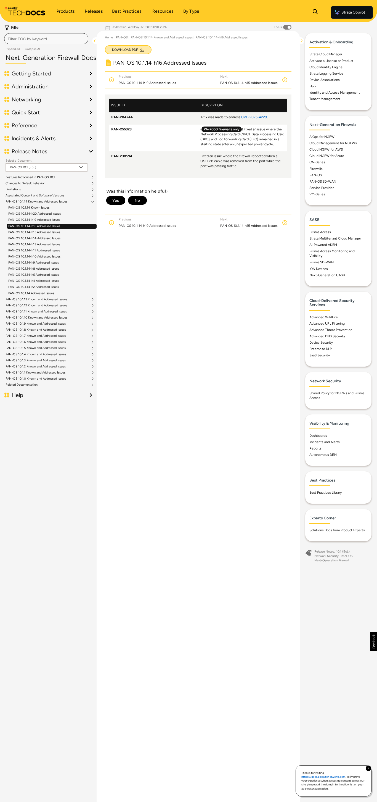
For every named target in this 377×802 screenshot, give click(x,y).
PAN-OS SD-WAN (322, 181)
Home (109, 37)
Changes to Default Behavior (25, 183)
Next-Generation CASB (327, 275)
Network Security (326, 556)
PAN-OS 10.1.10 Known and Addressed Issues (36, 317)
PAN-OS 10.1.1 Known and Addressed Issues (35, 372)
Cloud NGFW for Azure (326, 156)
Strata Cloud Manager (325, 54)
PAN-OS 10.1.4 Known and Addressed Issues (36, 354)
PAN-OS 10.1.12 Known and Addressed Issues (36, 305)
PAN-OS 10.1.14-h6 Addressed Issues (33, 275)
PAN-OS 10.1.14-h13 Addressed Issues (34, 244)
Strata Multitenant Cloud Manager (335, 238)
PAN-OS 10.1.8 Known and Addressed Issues (36, 330)
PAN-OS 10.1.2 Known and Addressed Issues (36, 366)
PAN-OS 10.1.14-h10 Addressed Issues (34, 256)
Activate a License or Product (331, 61)
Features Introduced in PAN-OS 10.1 (30, 177)
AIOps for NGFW (321, 137)
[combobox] (46, 38)
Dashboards (318, 436)
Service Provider (321, 188)
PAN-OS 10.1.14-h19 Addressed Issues (34, 220)
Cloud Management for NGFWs (333, 143)
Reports (315, 448)
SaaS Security (319, 355)
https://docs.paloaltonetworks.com (323, 777)
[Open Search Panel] (315, 12)
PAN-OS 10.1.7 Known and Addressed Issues (36, 336)
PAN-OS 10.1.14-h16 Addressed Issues (34, 226)
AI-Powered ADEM (323, 245)
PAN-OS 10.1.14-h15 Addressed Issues (34, 232)
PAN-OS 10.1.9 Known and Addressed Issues (36, 323)
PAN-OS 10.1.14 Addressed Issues (31, 293)
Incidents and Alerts (324, 442)
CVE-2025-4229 (254, 117)
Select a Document (18, 160)
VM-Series (317, 194)
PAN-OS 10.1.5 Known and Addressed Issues (36, 348)
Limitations (13, 189)
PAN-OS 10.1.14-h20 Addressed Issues (34, 213)
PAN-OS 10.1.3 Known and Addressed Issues (36, 360)
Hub (312, 86)
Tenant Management (325, 99)
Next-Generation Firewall (331, 560)
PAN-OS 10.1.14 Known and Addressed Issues (36, 201)
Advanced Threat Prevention (330, 330)
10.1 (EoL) (343, 551)
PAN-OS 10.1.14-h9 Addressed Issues (33, 262)
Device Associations (324, 80)
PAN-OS (122, 37)
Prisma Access (320, 232)
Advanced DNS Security (327, 336)
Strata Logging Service (326, 73)
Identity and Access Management (334, 92)
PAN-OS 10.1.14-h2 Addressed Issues (33, 287)
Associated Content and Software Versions (35, 195)
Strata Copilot (353, 12)
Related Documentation (22, 384)
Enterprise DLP (320, 349)
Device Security (321, 343)
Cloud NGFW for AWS (326, 149)
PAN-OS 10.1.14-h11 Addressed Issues (34, 250)
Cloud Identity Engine (326, 67)
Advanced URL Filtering (327, 323)
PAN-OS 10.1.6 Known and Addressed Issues (36, 342)
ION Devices (318, 269)
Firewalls (316, 169)
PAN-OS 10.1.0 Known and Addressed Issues (36, 378)
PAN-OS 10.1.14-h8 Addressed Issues (33, 268)
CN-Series (317, 162)
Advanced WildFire (323, 317)
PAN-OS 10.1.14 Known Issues (28, 207)
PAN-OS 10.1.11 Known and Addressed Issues (36, 311)
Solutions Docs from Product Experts (337, 530)
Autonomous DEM (323, 455)
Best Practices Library (325, 493)
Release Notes (324, 551)
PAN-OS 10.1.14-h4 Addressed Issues (33, 281)
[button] (373, 641)
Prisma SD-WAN (321, 262)
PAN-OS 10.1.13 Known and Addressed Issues (36, 299)
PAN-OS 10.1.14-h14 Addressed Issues (34, 238)
